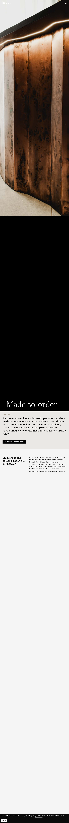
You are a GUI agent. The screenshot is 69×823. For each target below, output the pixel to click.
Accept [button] (4, 820)
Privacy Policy (39, 817)
